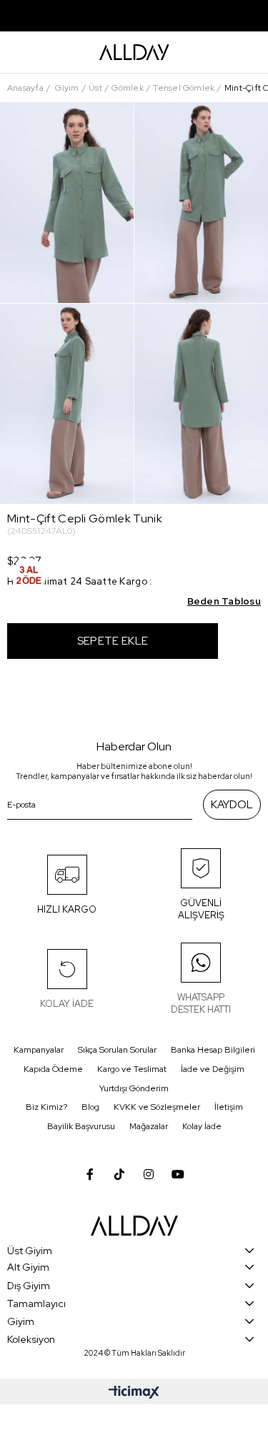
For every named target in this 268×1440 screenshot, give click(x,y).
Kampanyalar (39, 1050)
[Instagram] (149, 1174)
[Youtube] (178, 1174)
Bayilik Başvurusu (81, 1126)
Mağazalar (148, 1126)
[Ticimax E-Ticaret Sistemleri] (134, 1393)
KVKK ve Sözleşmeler (157, 1107)
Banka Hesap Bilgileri (213, 1050)
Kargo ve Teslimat (132, 1069)
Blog (90, 1107)
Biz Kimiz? (46, 1107)
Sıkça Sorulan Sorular (117, 1050)
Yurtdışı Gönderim (134, 1088)
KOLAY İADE (67, 1004)
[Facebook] (90, 1174)
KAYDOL (232, 805)
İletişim (228, 1107)
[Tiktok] (119, 1174)
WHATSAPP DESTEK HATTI (201, 1003)
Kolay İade (202, 1126)
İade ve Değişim (212, 1069)
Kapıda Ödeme (53, 1069)
